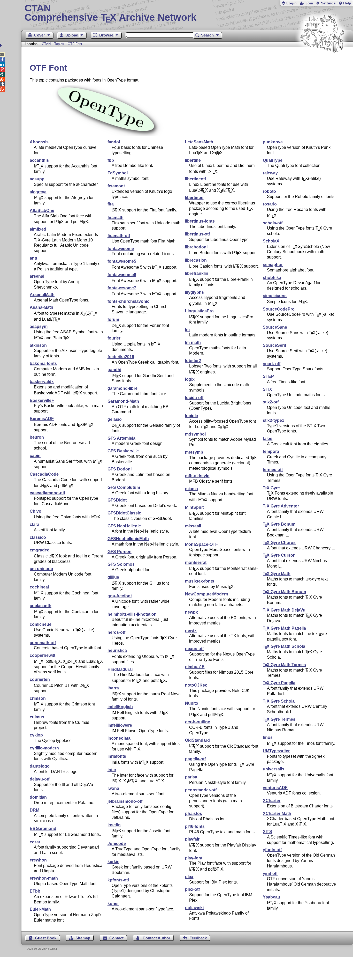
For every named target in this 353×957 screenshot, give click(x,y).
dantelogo (40, 766)
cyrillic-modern (44, 748)
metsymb (194, 452)
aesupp (37, 179)
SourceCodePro (279, 309)
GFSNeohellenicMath (128, 538)
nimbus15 (194, 667)
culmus (37, 717)
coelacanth (40, 605)
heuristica (117, 650)
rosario (270, 204)
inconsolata (119, 738)
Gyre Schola (279, 701)
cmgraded (40, 550)
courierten (40, 679)
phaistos (193, 813)
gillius (113, 577)
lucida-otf (194, 397)
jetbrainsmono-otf (125, 801)
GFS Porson (120, 551)
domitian (38, 797)
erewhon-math (44, 878)
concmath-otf (43, 643)
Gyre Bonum (279, 524)
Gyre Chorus (279, 542)
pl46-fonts (195, 826)
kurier (113, 903)
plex (189, 876)
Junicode (117, 843)
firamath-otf (119, 235)
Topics (59, 44)
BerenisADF (42, 418)
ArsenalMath (42, 294)
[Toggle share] (1, 45)
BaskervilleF (42, 400)
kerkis (113, 861)
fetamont (116, 186)
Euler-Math (40, 909)
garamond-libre (122, 388)
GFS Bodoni (120, 469)
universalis (273, 769)
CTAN (46, 44)
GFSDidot (117, 500)
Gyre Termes (279, 719)
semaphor (273, 264)
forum (113, 319)
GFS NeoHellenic (124, 526)
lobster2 (193, 360)
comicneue (40, 624)
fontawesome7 (122, 288)
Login (291, 3)
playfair (192, 839)
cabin (35, 455)
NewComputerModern (206, 594)
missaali (193, 526)
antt (33, 258)
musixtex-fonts (199, 581)
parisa (191, 777)
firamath (116, 217)
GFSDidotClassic (124, 513)
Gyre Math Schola (284, 646)
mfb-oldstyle (197, 476)
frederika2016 (121, 357)
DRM (34, 810)
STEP (268, 376)
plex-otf (192, 889)
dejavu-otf (39, 779)
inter (112, 770)
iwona (113, 788)
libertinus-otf (197, 234)
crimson (38, 698)
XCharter (271, 800)
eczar (35, 842)
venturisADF (275, 787)
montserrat (195, 562)
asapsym (39, 326)
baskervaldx (42, 381)
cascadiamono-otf (47, 493)
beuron (37, 437)
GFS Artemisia (121, 438)
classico (38, 537)
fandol (114, 142)
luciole (191, 416)
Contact (116, 938)
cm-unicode (41, 568)
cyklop (36, 735)
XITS (267, 831)
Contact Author (156, 938)
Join (309, 3)
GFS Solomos (121, 564)
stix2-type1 (273, 420)
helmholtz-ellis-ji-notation (132, 614)
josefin (114, 825)
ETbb (35, 891)
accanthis (39, 160)
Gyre (271, 488)
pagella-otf (195, 759)
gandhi (114, 369)
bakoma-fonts (43, 363)
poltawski (194, 908)
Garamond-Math (123, 401)
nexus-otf (194, 648)
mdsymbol (195, 434)
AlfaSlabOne (42, 210)
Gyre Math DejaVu (284, 610)
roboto (269, 191)
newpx (191, 612)
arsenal (37, 276)
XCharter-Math (277, 813)
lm (187, 329)
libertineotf (195, 179)
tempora (271, 451)
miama (191, 489)
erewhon (38, 860)
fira (111, 204)
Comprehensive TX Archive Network (110, 13)
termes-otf (273, 469)
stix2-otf (271, 402)
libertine (193, 160)
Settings (328, 3)
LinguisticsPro (199, 311)
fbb (111, 160)
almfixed (38, 229)
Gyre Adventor (281, 506)
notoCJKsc (196, 685)
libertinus (194, 197)
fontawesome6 (122, 275)
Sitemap (82, 938)
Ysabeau (271, 897)
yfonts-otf (272, 850)
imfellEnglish (120, 706)
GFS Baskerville (123, 451)
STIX (267, 389)
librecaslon (196, 260)
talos (267, 438)
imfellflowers (120, 725)
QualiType (272, 160)
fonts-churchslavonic (128, 301)
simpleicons (275, 295)
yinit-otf (270, 873)
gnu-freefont (120, 596)
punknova (273, 142)
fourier (114, 338)
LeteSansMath (199, 142)
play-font (193, 858)
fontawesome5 (122, 261)
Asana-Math (41, 307)
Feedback (198, 938)
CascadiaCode (44, 474)
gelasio (115, 419)
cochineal (39, 587)
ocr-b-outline (197, 722)
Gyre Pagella (279, 683)
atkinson (38, 345)
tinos (268, 737)
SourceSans (275, 327)
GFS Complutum (124, 487)
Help (347, 3)
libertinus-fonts (200, 221)
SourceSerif (274, 345)
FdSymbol (118, 173)
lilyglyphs (194, 292)
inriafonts (117, 756)
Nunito (191, 703)
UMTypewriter (276, 751)
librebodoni (196, 247)
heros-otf (116, 632)
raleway (270, 173)
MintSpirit (194, 507)
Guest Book (45, 938)
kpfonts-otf (118, 880)
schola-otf (272, 223)
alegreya (38, 192)
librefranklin (196, 273)
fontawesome (121, 248)
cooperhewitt (42, 655)
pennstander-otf (201, 790)
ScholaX (271, 241)
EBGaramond (43, 828)
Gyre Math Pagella (284, 628)
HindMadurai (120, 669)
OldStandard (197, 740)
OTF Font (75, 44)
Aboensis (39, 142)
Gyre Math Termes (284, 664)
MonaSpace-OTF (201, 544)
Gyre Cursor (279, 555)
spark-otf (271, 364)
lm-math (193, 342)
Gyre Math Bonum (284, 592)
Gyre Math (276, 573)
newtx (191, 630)
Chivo (35, 511)
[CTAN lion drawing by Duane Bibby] (322, 63)
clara (34, 524)
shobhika (272, 277)
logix (190, 379)
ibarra (113, 688)
